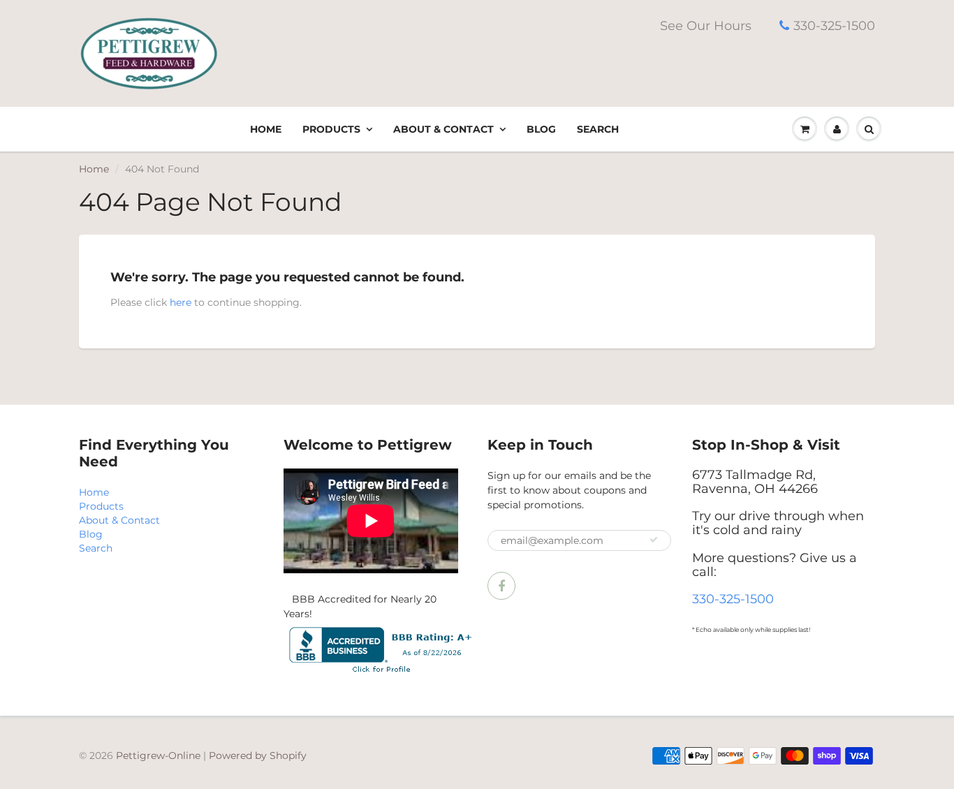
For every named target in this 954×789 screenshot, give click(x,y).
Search (598, 129)
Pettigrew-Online (158, 755)
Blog (541, 129)
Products (331, 129)
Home (265, 129)
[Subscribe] (654, 540)
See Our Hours (705, 26)
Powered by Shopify (258, 755)
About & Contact (443, 129)
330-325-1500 (834, 26)
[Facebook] (501, 586)
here (180, 302)
